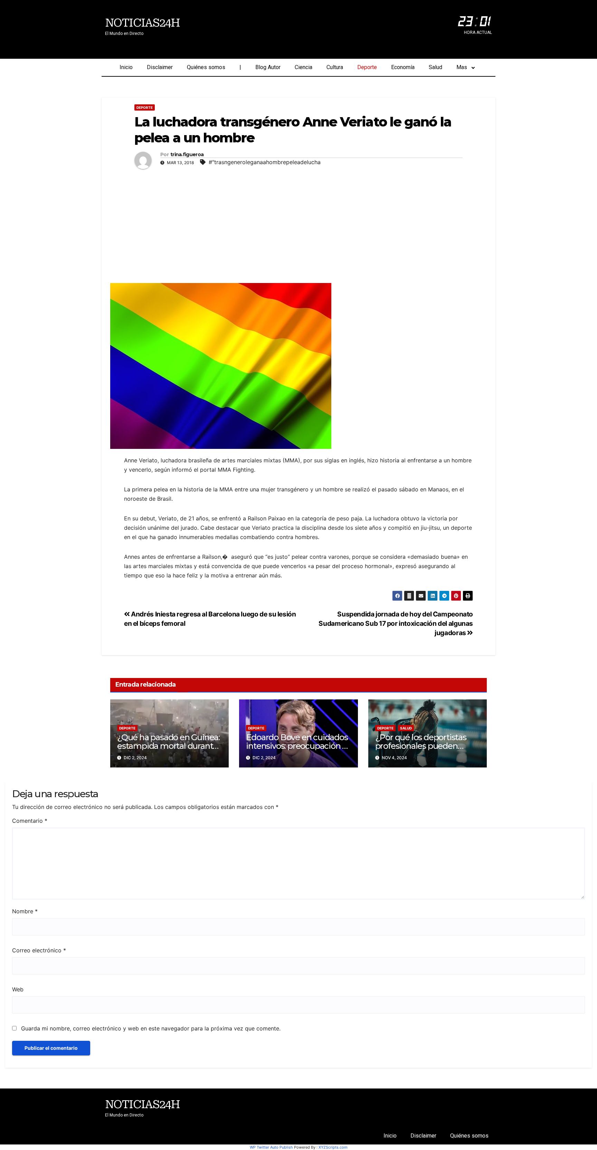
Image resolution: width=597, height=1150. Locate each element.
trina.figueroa (186, 155)
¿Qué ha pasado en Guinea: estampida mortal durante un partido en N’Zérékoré (168, 746)
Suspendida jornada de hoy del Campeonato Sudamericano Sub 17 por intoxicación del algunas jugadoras (396, 623)
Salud (435, 67)
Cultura (334, 67)
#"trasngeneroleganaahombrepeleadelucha (265, 162)
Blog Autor (268, 67)
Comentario (29, 820)
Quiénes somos (206, 67)
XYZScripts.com (333, 1147)
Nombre (25, 911)
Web (17, 989)
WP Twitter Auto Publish (271, 1147)
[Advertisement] (298, 224)
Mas (461, 67)
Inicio (126, 67)
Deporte (367, 67)
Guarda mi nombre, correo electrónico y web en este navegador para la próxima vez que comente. (151, 1028)
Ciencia (303, 67)
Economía (403, 67)
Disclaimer (160, 67)
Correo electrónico (39, 950)
